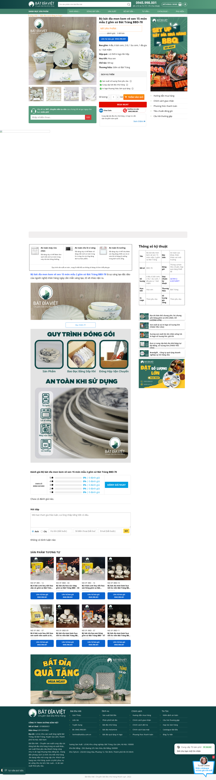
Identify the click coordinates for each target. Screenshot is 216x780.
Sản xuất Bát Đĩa (109, 715)
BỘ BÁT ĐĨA (128, 11)
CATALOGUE (163, 11)
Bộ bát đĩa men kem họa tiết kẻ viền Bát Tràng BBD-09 (67, 634)
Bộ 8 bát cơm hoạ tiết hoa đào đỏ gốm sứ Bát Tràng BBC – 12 (41, 587)
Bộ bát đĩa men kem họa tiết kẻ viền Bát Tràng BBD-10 (119, 587)
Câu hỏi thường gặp (163, 116)
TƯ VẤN (145, 11)
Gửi (126, 531)
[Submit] (128, 4)
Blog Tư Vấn (168, 734)
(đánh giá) (111, 33)
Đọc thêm (80, 325)
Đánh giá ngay (116, 484)
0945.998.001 (146, 2)
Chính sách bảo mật (141, 729)
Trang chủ (32, 15)
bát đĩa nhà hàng (40, 746)
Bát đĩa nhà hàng (109, 725)
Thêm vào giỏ (135, 97)
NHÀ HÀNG (73, 11)
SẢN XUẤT (112, 11)
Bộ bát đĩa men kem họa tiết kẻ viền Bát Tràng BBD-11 (119, 634)
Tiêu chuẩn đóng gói (163, 111)
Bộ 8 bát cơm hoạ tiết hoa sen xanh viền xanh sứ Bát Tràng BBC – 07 (41, 634)
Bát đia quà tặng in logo (51, 15)
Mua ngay (123, 104)
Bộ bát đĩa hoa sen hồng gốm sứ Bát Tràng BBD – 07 (93, 634)
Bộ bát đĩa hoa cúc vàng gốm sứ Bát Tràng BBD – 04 (67, 587)
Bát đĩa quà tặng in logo (112, 734)
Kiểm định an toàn (170, 715)
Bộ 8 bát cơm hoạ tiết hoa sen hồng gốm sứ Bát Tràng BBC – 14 (93, 587)
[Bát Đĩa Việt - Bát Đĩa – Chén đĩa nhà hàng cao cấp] (41, 4)
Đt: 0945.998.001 (79, 729)
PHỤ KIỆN (180, 11)
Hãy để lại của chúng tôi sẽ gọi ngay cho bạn (64, 110)
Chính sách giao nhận (164, 101)
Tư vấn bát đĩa (16, 770)
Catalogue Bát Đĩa (170, 729)
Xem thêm (139, 121)
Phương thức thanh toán (165, 106)
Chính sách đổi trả (140, 725)
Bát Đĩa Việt (33, 743)
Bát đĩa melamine (109, 729)
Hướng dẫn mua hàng (164, 95)
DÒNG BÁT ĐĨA (93, 11)
